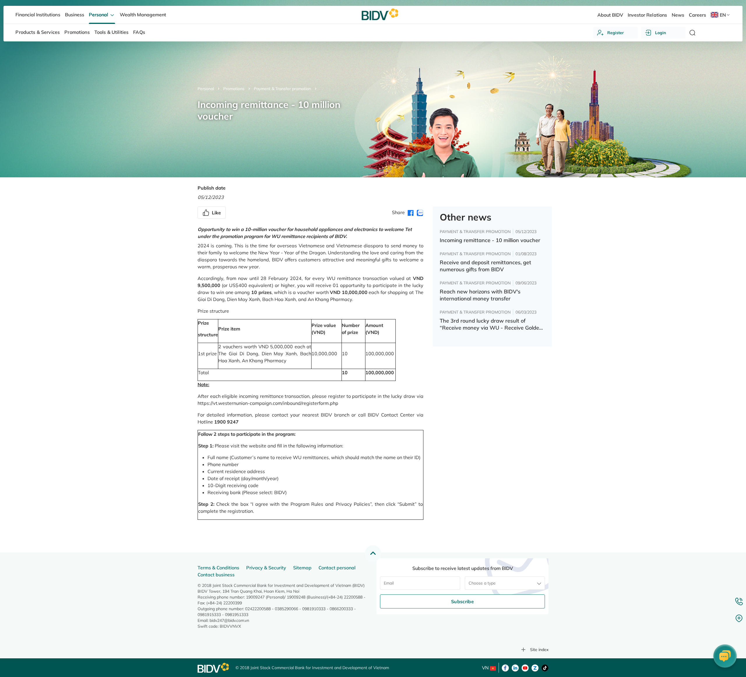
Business (74, 15)
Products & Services (37, 32)
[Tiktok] (544, 667)
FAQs (139, 32)
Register (615, 32)
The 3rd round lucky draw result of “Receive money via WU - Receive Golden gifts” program (491, 324)
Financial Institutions (37, 15)
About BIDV (610, 15)
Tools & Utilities (111, 32)
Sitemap (302, 568)
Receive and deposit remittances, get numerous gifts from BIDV (485, 266)
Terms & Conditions (218, 568)
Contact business (216, 575)
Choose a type (482, 583)
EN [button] (723, 15)
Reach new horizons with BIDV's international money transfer (480, 295)
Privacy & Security (266, 568)
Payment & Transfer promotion (282, 88)
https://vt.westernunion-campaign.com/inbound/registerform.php (268, 403)
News (678, 15)
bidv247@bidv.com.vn (229, 620)
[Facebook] (505, 667)
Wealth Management (143, 15)
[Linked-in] (515, 667)
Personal (206, 88)
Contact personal (337, 568)
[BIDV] (214, 668)
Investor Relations (647, 15)
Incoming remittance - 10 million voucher (490, 240)
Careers (697, 15)
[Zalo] (535, 667)
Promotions (233, 88)
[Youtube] (525, 667)
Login (660, 32)
